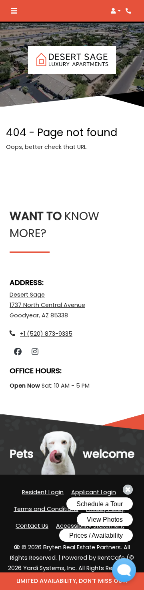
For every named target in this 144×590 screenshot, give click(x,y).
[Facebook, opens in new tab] (18, 352)
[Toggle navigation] (14, 10)
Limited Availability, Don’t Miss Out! (72, 581)
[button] (116, 10)
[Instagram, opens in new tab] (35, 352)
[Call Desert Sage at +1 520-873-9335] (129, 10)
